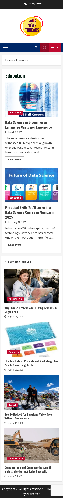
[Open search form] (36, 47)
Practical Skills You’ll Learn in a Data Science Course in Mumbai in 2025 (31, 185)
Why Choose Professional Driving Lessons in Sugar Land (30, 310)
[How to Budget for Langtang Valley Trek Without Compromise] (31, 392)
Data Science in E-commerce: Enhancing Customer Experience (31, 99)
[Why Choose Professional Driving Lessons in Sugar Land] (31, 286)
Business (14, 352)
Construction (16, 458)
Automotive (15, 298)
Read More (16, 159)
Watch (55, 47)
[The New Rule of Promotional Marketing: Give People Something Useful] (31, 339)
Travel (12, 405)
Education (15, 112)
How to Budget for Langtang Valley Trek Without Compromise (28, 416)
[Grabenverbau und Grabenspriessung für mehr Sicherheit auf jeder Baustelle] (31, 445)
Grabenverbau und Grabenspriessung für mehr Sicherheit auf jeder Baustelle (28, 469)
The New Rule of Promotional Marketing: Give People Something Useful (31, 363)
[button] (5, 47)
